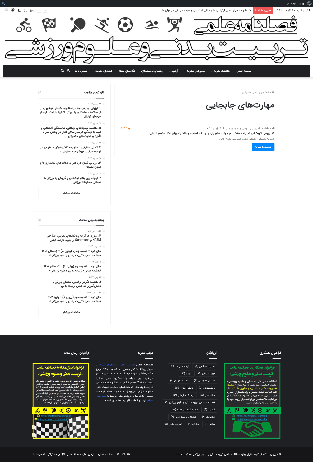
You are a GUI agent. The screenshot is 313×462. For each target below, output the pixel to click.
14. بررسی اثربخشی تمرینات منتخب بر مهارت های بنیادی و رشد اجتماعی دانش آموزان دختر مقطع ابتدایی (211, 133)
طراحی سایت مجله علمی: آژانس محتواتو (71, 454)
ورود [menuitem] (301, 3)
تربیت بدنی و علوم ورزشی (117, 365)
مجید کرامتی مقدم (185, 409)
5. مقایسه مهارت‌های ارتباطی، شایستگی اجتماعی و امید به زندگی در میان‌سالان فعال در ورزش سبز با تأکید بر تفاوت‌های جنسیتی (176, 10)
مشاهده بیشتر (71, 193)
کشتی (193, 424)
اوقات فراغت (180, 366)
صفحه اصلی (244, 71)
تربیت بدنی (206, 373)
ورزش (210, 424)
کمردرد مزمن (173, 424)
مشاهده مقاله (263, 147)
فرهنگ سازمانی (183, 395)
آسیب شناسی (205, 366)
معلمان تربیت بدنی (183, 417)
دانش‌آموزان (184, 388)
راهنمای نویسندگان (152, 71)
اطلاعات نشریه (221, 71)
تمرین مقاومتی (204, 380)
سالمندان (207, 395)
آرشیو (174, 71)
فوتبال (209, 409)
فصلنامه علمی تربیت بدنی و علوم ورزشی (248, 128)
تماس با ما (81, 71)
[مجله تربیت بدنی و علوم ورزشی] (156, 40)
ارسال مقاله (125, 71)
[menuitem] (309, 3)
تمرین (186, 373)
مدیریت (208, 417)
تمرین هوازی (179, 380)
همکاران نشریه (103, 71)
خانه (269, 92)
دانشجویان (207, 388)
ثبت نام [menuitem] (291, 3)
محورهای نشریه (196, 71)
